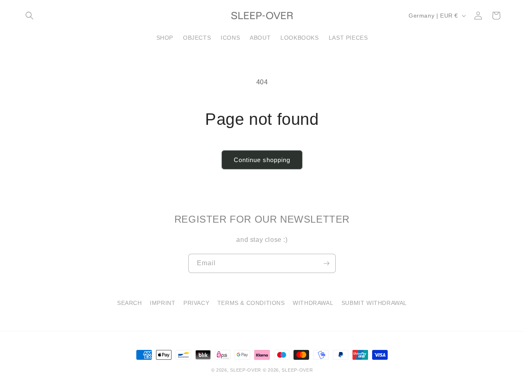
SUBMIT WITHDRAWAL (374, 303)
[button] (29, 16)
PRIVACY (196, 303)
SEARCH (129, 303)
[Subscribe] (326, 263)
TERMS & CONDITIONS (251, 303)
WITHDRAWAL (313, 303)
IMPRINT (162, 303)
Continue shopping (262, 159)
